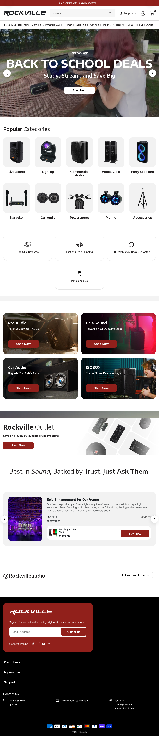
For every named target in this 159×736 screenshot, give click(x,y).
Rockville (83, 732)
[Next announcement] (150, 3)
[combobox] (82, 13)
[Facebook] (38, 643)
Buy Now (135, 533)
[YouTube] (43, 643)
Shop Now (79, 90)
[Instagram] (33, 643)
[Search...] (110, 13)
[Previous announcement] (8, 3)
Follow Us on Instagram (136, 575)
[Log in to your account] (144, 13)
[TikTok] (48, 643)
